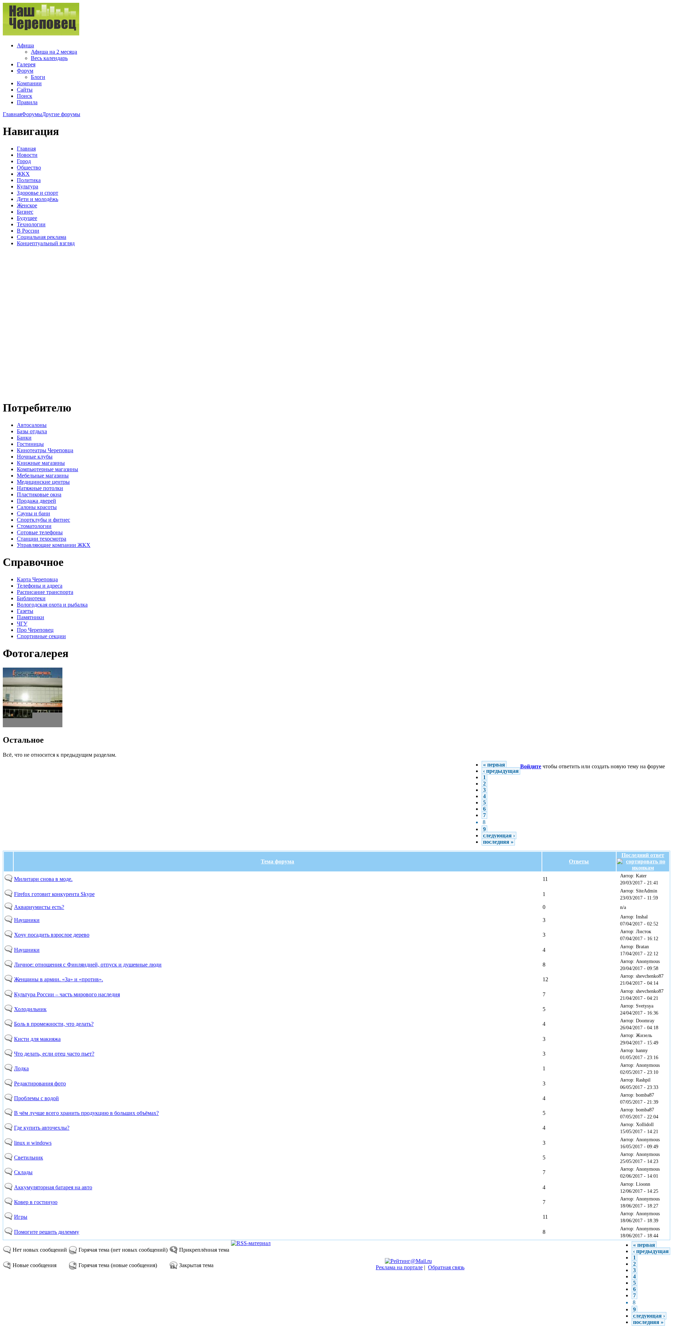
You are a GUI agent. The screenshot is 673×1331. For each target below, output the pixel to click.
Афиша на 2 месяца (54, 52)
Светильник (28, 1158)
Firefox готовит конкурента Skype (54, 894)
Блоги (38, 77)
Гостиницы (30, 444)
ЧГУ (22, 624)
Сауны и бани (33, 513)
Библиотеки (31, 598)
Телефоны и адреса (39, 586)
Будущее (27, 218)
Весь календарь (49, 58)
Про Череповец (35, 630)
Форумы (32, 114)
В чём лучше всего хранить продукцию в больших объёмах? (86, 1113)
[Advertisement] (45, 322)
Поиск (24, 96)
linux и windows (33, 1143)
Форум (25, 71)
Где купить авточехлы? (41, 1128)
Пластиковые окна (39, 494)
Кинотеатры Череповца (45, 450)
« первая (494, 765)
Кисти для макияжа (37, 1039)
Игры (20, 1217)
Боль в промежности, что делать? (54, 1024)
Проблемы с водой (36, 1098)
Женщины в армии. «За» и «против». (58, 979)
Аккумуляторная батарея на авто (53, 1187)
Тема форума (277, 861)
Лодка (21, 1068)
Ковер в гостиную (35, 1202)
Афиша (25, 45)
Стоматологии (34, 526)
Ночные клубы (35, 457)
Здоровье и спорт (37, 193)
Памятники (30, 617)
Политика (29, 180)
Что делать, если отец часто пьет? (54, 1054)
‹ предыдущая (501, 771)
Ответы (579, 861)
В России (28, 231)
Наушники (27, 920)
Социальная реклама (41, 237)
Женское (27, 205)
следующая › (499, 835)
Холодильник (30, 1009)
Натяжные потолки (40, 488)
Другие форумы (61, 114)
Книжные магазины (41, 463)
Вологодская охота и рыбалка (52, 605)
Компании (29, 83)
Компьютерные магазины (47, 469)
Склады (23, 1172)
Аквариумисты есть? (39, 907)
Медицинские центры (43, 482)
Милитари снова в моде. (43, 879)
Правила (27, 102)
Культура (27, 186)
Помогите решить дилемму (46, 1232)
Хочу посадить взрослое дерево (51, 935)
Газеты (25, 611)
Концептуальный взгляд (46, 243)
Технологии (31, 224)
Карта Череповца (37, 579)
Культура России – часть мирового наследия (67, 994)
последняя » (498, 842)
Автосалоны (32, 425)
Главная (12, 114)
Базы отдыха (32, 431)
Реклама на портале (399, 1267)
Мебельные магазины (43, 476)
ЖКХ (23, 174)
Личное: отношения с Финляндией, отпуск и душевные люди (88, 965)
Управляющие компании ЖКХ (53, 545)
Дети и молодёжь (37, 199)
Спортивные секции (41, 636)
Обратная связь (446, 1267)
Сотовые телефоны (40, 532)
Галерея (26, 64)
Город (24, 161)
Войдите (530, 766)
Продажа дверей (36, 501)
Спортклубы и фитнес (43, 520)
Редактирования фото (40, 1083)
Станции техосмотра (41, 539)
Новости (27, 155)
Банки (24, 438)
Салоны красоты (37, 507)
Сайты (25, 90)
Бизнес (25, 212)
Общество (29, 167)
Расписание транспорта (45, 592)
